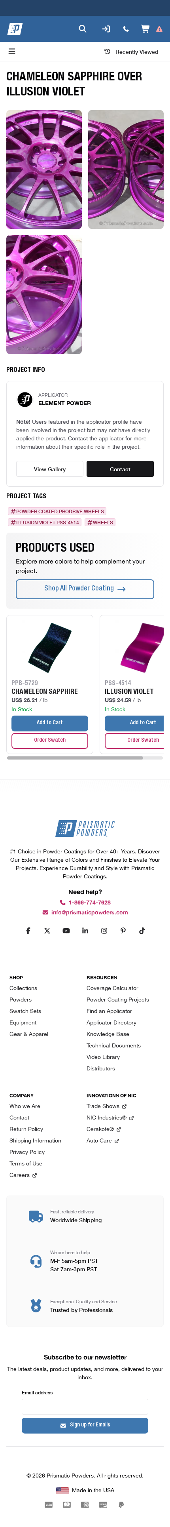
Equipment (22, 1023)
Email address (37, 1392)
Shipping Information (35, 1141)
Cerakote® (100, 1129)
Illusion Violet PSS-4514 (47, 522)
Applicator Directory (111, 1023)
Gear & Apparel (28, 1034)
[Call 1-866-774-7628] (126, 29)
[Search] (82, 29)
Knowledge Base (108, 1034)
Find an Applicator (109, 1011)
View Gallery (50, 469)
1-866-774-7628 (90, 903)
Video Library (103, 1057)
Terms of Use (25, 1164)
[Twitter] (47, 931)
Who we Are (24, 1106)
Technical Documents (114, 1046)
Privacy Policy (27, 1152)
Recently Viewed (137, 51)
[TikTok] (142, 931)
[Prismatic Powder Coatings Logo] (15, 29)
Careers (19, 1175)
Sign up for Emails (90, 1425)
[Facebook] (28, 931)
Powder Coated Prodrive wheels (60, 511)
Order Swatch (50, 740)
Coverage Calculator (112, 988)
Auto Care (99, 1141)
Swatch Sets (25, 1011)
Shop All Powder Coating (79, 588)
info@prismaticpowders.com (89, 912)
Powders (20, 1000)
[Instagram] (104, 931)
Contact (120, 469)
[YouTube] (66, 931)
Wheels (103, 522)
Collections (23, 988)
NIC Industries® (107, 1118)
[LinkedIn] (85, 931)
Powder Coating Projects (118, 1000)
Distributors (101, 1069)
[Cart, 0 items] (152, 29)
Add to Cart (50, 723)
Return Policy (26, 1129)
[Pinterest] (123, 931)
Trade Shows (103, 1106)
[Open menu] (12, 51)
